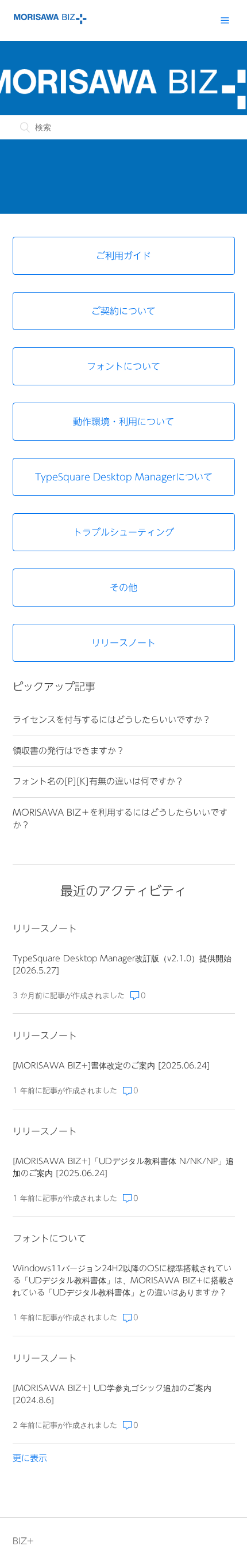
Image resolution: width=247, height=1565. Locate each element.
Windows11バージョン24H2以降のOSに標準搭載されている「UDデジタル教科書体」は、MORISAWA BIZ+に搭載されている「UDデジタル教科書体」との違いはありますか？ (124, 1280)
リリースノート (45, 928)
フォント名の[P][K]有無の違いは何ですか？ (98, 781)
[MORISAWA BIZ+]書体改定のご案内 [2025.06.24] (111, 1066)
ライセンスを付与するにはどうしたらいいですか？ (112, 719)
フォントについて (49, 1238)
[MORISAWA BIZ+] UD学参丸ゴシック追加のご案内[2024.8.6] (112, 1394)
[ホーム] (50, 21)
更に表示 (30, 1458)
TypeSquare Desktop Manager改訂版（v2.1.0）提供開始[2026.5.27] (122, 964)
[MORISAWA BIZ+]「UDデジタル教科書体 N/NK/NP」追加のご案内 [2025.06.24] (123, 1167)
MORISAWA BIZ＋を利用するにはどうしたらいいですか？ (120, 819)
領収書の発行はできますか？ (69, 750)
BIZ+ (23, 1541)
